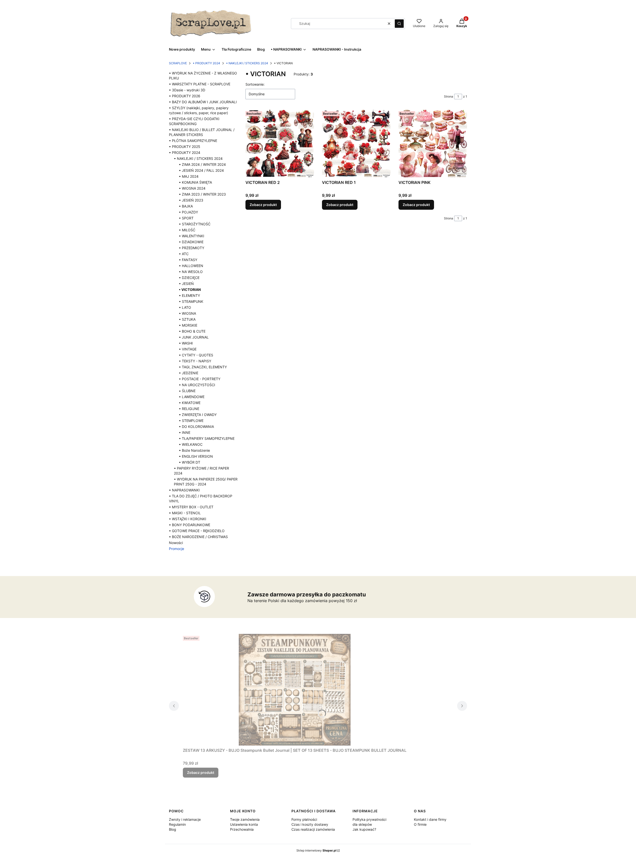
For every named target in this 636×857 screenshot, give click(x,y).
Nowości (176, 543)
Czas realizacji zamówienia (313, 829)
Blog (172, 829)
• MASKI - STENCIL (185, 513)
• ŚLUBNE (187, 391)
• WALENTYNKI (191, 236)
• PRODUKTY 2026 (184, 96)
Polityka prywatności (369, 819)
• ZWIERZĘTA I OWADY (198, 414)
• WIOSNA (187, 313)
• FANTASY (188, 260)
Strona (448, 96)
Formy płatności (304, 819)
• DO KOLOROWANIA (196, 426)
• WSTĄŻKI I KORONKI (187, 519)
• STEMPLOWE (191, 420)
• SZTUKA (187, 319)
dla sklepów (362, 824)
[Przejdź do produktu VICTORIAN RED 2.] (279, 143)
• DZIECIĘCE (189, 277)
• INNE (184, 432)
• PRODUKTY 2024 (206, 63)
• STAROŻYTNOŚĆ (194, 224)
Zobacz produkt (263, 205)
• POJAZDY (188, 212)
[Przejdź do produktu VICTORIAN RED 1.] (356, 143)
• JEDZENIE (188, 373)
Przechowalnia (242, 829)
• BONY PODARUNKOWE (189, 525)
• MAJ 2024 (189, 176)
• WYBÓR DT (189, 462)
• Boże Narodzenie (194, 450)
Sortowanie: (255, 84)
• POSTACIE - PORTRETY (199, 379)
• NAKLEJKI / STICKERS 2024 (247, 63)
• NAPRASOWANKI (184, 490)
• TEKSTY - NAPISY (195, 361)
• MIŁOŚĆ (187, 230)
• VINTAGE (188, 349)
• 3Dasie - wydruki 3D (187, 90)
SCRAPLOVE (178, 63)
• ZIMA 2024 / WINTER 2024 (202, 164)
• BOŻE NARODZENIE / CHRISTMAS (198, 537)
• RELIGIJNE (189, 409)
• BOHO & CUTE (192, 331)
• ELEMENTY (189, 295)
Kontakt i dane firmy (430, 819)
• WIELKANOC (190, 444)
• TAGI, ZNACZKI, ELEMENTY (203, 367)
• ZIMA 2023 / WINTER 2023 (202, 194)
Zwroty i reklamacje (185, 819)
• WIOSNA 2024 (192, 188)
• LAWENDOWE (191, 397)
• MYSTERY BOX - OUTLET (191, 507)
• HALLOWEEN (191, 266)
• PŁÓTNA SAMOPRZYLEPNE (193, 140)
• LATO (185, 307)
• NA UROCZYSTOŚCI (197, 385)
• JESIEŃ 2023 (191, 200)
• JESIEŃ (186, 283)
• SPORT (186, 218)
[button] (399, 23)
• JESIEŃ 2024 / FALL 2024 (201, 170)
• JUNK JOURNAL (194, 337)
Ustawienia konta (244, 824)
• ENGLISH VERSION (196, 456)
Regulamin (177, 824)
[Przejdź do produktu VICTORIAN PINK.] (432, 143)
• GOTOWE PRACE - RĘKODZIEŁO (197, 531)
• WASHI (186, 343)
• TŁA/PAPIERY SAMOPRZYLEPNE (207, 438)
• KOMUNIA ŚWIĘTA (195, 182)
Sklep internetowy (316, 850)
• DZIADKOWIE (191, 242)
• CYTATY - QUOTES (196, 355)
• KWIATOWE (189, 403)
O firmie (420, 824)
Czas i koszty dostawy (309, 824)
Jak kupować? (364, 829)
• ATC (184, 254)
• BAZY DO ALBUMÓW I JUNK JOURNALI (203, 102)
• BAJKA (186, 206)
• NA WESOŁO (191, 272)
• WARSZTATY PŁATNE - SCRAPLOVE (199, 84)
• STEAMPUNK (191, 301)
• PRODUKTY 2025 (184, 146)
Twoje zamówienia (245, 819)
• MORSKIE (188, 325)
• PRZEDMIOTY (191, 248)
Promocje (176, 549)
